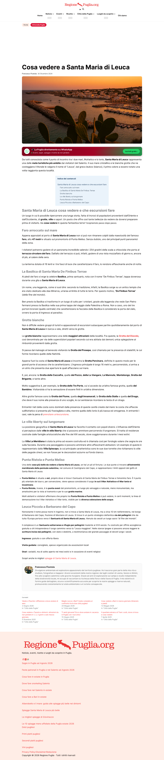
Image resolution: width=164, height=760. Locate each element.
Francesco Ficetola (45, 567)
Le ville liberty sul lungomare (71, 196)
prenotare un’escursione (56, 414)
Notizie (49, 14)
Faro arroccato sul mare (69, 187)
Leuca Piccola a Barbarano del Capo (74, 202)
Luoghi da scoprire (105, 14)
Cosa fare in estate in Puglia (35, 677)
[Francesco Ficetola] (28, 570)
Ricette (69, 14)
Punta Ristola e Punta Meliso (71, 199)
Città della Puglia (84, 14)
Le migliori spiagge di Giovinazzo (38, 717)
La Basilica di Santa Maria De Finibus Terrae (77, 190)
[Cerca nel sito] (82, 9)
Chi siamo (122, 15)
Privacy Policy (28, 752)
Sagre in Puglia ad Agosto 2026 (37, 663)
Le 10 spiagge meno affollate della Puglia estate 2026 (48, 724)
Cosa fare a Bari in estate (34, 697)
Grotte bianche (66, 193)
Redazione (51, 752)
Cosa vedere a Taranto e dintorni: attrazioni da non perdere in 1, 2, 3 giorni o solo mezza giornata (40, 614)
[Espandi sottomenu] (49, 18)
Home (40, 15)
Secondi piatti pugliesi (32, 740)
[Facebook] (23, 660)
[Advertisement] (82, 45)
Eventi (59, 14)
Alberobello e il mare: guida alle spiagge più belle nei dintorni (51, 703)
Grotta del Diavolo (128, 336)
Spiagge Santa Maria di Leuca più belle (41, 710)
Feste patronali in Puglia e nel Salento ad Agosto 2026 (48, 670)
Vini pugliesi (27, 747)
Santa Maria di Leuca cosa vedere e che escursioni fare (82, 184)
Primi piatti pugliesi (31, 734)
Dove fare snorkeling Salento (36, 683)
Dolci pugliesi (28, 727)
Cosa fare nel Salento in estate (37, 690)
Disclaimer (41, 752)
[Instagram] (25, 660)
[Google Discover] (28, 660)
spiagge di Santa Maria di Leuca (60, 558)
